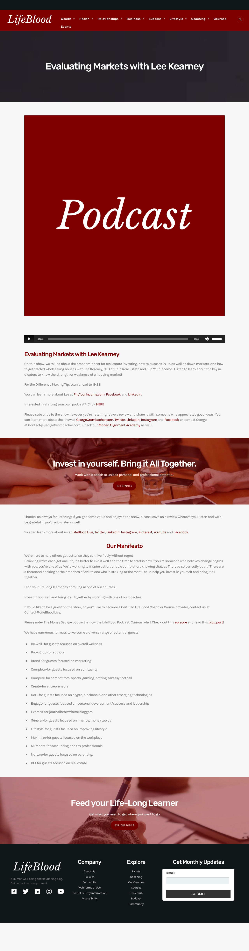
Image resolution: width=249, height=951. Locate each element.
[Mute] (207, 339)
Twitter (120, 419)
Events (66, 26)
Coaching (198, 19)
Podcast (136, 898)
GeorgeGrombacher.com (94, 419)
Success (155, 19)
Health (84, 19)
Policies (89, 877)
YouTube (160, 532)
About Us (89, 871)
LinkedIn (134, 394)
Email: (170, 873)
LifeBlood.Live (82, 532)
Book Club (136, 893)
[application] (124, 339)
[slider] (217, 338)
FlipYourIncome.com (89, 394)
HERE (100, 404)
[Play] (29, 339)
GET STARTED (124, 486)
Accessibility (89, 898)
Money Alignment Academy (119, 425)
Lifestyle (176, 19)
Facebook (113, 394)
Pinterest (145, 532)
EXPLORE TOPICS (124, 825)
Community (136, 904)
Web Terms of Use (89, 887)
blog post (216, 622)
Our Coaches (136, 882)
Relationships (108, 19)
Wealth (66, 19)
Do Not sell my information (89, 893)
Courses (220, 19)
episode (181, 622)
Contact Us (89, 882)
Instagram (149, 419)
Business (134, 19)
